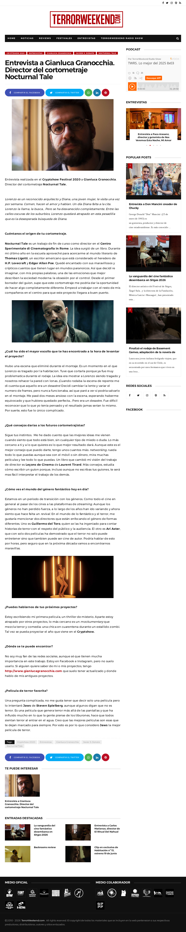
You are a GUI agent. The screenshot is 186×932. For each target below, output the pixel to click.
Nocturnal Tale (107, 53)
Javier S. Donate (85, 53)
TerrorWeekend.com (33, 920)
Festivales (64, 38)
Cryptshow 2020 (16, 53)
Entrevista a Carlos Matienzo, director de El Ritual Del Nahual (107, 828)
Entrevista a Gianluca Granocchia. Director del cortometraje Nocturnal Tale (22, 804)
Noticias (27, 38)
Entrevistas (87, 38)
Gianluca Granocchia (59, 53)
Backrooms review (45, 847)
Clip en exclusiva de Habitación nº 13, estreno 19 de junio (106, 850)
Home (11, 38)
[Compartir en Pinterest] (105, 92)
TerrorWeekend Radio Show (122, 38)
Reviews (45, 38)
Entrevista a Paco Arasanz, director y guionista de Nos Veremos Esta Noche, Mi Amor (153, 137)
